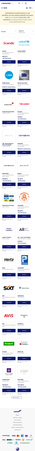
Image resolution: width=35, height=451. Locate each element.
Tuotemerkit (17, 430)
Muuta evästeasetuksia (17, 427)
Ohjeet (17, 415)
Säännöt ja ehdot (17, 417)
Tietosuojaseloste (17, 422)
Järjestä (22, 31)
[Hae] (19, 3)
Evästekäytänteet (17, 425)
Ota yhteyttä (17, 420)
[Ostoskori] (22, 3)
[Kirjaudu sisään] (25, 3)
